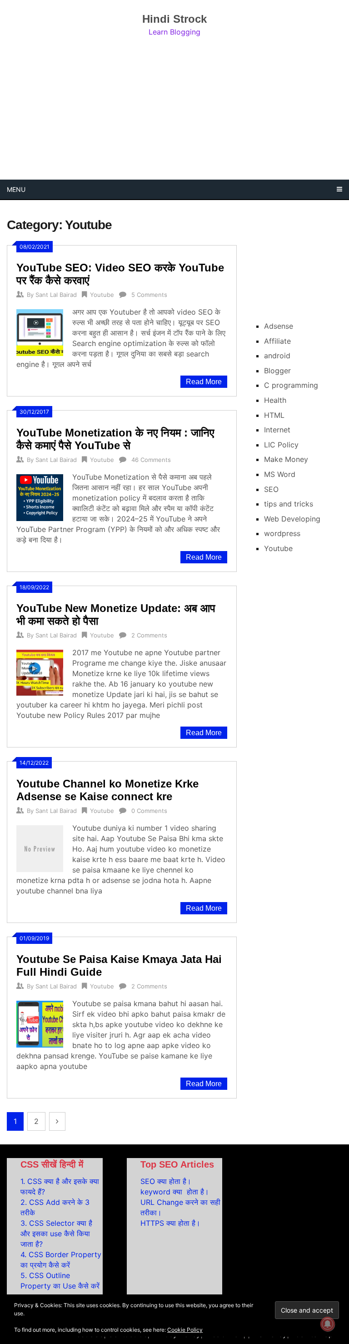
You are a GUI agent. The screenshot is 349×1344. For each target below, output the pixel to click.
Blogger (277, 370)
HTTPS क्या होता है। (170, 1223)
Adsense (278, 326)
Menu (16, 189)
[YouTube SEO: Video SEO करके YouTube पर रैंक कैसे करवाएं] (39, 331)
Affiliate (277, 341)
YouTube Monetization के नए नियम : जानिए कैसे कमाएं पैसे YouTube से (115, 438)
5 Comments (149, 294)
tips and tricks (288, 503)
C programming (291, 385)
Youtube (102, 294)
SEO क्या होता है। (165, 1181)
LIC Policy (281, 444)
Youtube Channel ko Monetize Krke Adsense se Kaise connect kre (107, 789)
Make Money (286, 459)
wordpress (282, 533)
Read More (204, 382)
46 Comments (151, 459)
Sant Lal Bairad (56, 294)
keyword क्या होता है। (174, 1191)
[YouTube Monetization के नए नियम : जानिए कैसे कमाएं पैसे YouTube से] (39, 496)
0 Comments (149, 810)
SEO (271, 489)
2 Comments (149, 635)
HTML (274, 415)
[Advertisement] (174, 109)
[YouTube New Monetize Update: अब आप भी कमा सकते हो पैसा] (39, 672)
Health (275, 400)
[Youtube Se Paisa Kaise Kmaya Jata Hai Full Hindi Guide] (39, 1023)
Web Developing (292, 518)
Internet (277, 429)
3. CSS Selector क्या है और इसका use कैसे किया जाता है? (56, 1234)
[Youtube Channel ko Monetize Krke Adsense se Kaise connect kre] (39, 847)
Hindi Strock (174, 19)
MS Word (279, 474)
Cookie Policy (185, 1329)
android (277, 355)
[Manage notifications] (327, 1324)
